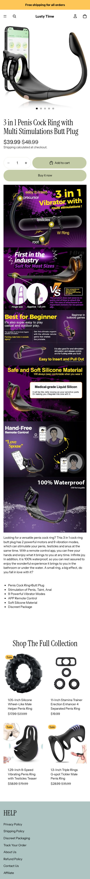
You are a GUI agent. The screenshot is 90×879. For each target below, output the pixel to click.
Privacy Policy (12, 824)
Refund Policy (12, 859)
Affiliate (8, 873)
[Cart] (85, 16)
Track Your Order (14, 845)
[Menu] (5, 16)
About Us (9, 852)
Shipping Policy (13, 831)
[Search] (14, 16)
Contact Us (11, 866)
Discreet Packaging (16, 838)
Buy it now (45, 175)
